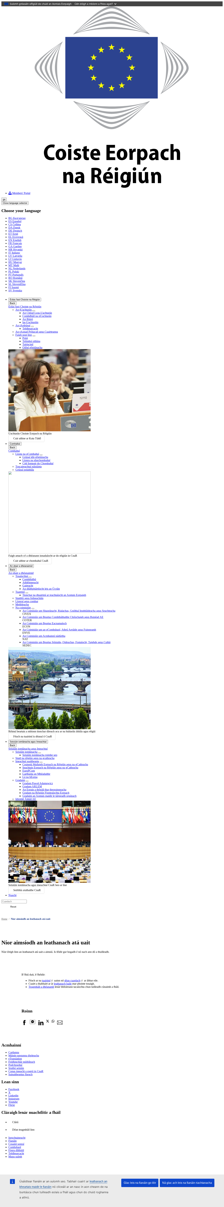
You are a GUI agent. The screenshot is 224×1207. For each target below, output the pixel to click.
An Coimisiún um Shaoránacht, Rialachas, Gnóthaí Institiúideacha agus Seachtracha (68, 610)
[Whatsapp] (53, 1021)
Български (17, 218)
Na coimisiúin (23, 607)
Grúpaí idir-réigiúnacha (35, 457)
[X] (47, 1021)
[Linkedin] (41, 1024)
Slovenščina (17, 284)
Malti (13, 265)
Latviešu (15, 255)
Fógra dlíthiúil (16, 1150)
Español (14, 221)
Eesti (13, 233)
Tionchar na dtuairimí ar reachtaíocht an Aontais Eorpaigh (54, 595)
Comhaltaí (15, 443)
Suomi (13, 287)
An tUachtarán (23, 309)
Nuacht (12, 895)
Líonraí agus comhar (26, 601)
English (14, 240)
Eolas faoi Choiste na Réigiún (25, 299)
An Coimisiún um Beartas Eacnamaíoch (44, 623)
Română (15, 277)
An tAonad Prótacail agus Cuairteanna (36, 331)
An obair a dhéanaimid (21, 566)
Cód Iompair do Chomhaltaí (37, 463)
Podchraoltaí (15, 1064)
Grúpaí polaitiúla (24, 469)
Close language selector (15, 203)
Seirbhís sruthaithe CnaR (27, 890)
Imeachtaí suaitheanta (27, 761)
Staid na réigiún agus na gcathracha (34, 758)
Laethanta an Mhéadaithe (36, 773)
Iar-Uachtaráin (30, 322)
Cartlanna (13, 1052)
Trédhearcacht (30, 328)
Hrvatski (15, 249)
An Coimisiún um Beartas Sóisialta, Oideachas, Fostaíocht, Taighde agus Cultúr (66, 642)
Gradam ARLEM (32, 786)
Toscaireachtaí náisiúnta (28, 466)
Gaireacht (27, 585)
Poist (25, 338)
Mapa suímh (15, 1156)
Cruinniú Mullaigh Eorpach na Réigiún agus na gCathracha (55, 764)
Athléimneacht (30, 582)
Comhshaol (14, 1147)
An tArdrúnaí (22, 325)
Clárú (15, 1122)
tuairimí (46, 980)
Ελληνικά (15, 236)
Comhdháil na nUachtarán (36, 316)
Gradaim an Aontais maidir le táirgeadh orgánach (49, 795)
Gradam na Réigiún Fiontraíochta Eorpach (45, 792)
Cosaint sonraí (16, 1143)
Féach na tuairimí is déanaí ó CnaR (32, 736)
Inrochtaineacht (16, 1137)
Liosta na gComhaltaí (27, 453)
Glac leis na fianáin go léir (140, 1182)
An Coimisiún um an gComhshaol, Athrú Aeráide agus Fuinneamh (59, 629)
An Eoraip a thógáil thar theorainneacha (44, 789)
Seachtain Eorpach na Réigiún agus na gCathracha (50, 767)
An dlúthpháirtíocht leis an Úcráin (41, 588)
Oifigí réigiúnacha (32, 347)
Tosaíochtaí (22, 576)
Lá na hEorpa (29, 777)
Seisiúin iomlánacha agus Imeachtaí (28, 741)
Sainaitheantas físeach (20, 1074)
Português (15, 274)
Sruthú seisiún (16, 1068)
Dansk (14, 227)
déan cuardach (72, 980)
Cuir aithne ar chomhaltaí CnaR (30, 560)
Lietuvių (15, 259)
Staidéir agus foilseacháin (29, 598)
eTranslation (15, 1058)
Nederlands (16, 268)
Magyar (15, 262)
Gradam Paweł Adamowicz (37, 783)
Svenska (15, 290)
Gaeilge (15, 246)
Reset (13, 906)
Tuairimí (20, 591)
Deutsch (15, 230)
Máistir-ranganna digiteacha (23, 1055)
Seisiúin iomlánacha (26, 751)
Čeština (14, 224)
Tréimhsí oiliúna (31, 341)
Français (15, 243)
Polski (13, 271)
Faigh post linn (23, 334)
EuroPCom (28, 770)
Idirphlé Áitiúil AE (25, 799)
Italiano (14, 252)
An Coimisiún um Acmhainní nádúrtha (43, 635)
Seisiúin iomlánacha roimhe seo (39, 755)
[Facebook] (24, 1024)
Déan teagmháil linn (23, 1129)
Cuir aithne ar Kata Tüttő (27, 438)
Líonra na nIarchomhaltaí (36, 460)
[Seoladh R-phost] (60, 1024)
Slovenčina (16, 281)
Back (12, 303)
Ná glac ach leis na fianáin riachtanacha (187, 1182)
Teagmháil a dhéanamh (41, 986)
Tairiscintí (27, 344)
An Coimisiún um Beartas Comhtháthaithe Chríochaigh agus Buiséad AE (62, 617)
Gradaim (20, 780)
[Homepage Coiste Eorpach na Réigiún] (112, 186)
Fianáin (12, 1140)
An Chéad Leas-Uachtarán (37, 312)
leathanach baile (63, 983)
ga (4, 199)
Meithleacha (22, 604)
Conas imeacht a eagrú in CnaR (25, 1071)
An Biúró (27, 319)
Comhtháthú (29, 579)
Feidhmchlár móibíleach (21, 1061)
